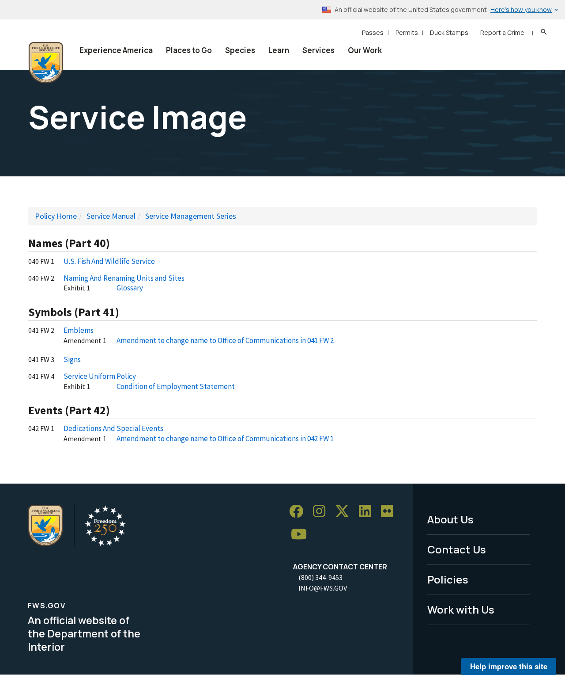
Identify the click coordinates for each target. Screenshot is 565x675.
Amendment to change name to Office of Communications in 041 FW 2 (225, 340)
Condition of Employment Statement (176, 386)
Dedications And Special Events (113, 428)
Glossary (130, 288)
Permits (407, 32)
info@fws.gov (322, 587)
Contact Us (456, 549)
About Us (450, 519)
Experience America (116, 50)
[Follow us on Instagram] (322, 512)
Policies (447, 579)
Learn (278, 50)
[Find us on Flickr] (390, 512)
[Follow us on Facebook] (299, 512)
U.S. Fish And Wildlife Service (109, 261)
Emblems (79, 330)
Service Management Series (190, 216)
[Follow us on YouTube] (302, 535)
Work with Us (460, 609)
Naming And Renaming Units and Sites (124, 278)
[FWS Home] (46, 63)
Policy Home (56, 216)
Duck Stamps (449, 32)
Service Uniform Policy (100, 376)
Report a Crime (502, 32)
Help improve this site (508, 666)
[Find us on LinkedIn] (368, 512)
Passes (373, 32)
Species (240, 50)
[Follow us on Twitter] (345, 512)
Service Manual (111, 216)
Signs (72, 359)
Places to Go (189, 50)
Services (318, 50)
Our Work (365, 50)
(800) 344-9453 (320, 577)
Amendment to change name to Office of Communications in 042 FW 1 (225, 438)
